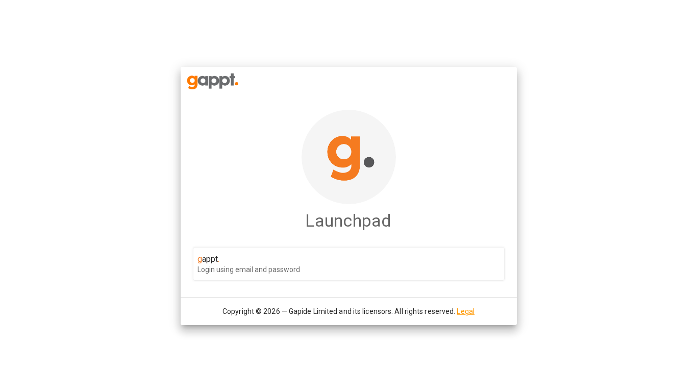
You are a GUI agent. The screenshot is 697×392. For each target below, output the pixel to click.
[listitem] (349, 264)
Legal (466, 311)
